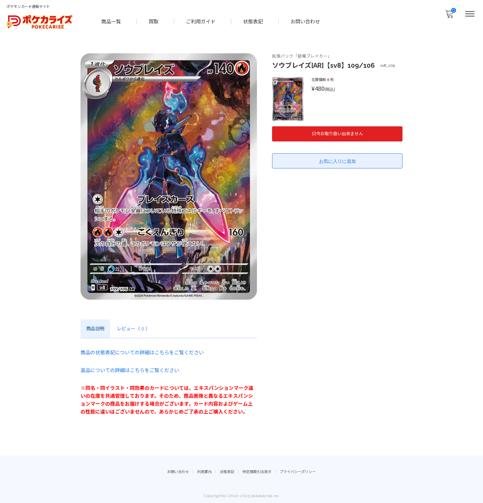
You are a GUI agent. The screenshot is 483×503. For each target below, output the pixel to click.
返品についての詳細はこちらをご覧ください (129, 370)
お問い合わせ (305, 22)
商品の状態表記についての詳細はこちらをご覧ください (142, 353)
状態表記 (253, 22)
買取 (153, 22)
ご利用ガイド (201, 22)
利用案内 (204, 472)
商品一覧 (111, 22)
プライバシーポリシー (298, 472)
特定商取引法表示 (256, 472)
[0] (449, 15)
